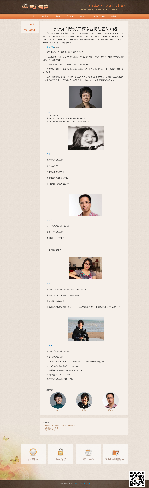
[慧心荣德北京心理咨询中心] (35, 6)
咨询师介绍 (83, 16)
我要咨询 (70, 16)
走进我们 (45, 16)
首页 (34, 16)
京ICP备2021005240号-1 (82, 483)
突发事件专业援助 (99, 16)
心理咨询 (57, 16)
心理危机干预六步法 (51, 428)
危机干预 (50, 47)
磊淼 (48, 154)
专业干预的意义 (29, 30)
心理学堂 (114, 16)
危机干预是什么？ (50, 430)
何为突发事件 (29, 24)
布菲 (48, 283)
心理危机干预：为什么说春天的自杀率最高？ (59, 426)
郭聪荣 (49, 220)
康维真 (49, 345)
